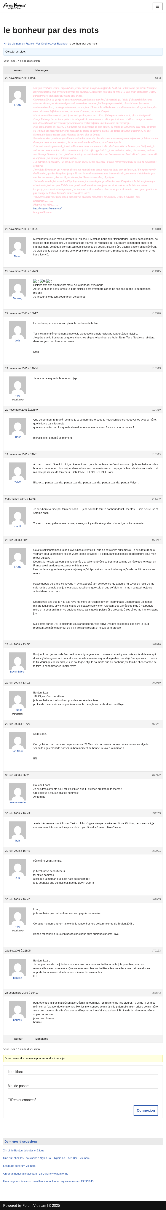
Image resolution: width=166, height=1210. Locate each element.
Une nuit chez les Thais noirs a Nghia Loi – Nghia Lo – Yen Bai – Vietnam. (46, 1158)
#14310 (156, 229)
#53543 (156, 992)
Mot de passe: (18, 1086)
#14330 (156, 409)
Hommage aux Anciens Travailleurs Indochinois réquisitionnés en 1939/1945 (48, 1181)
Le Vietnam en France (21, 43)
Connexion (146, 1110)
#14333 (156, 454)
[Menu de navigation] (158, 6)
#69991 (156, 850)
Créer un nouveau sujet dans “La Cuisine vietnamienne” (36, 1173)
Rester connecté (23, 1100)
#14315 (156, 271)
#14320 (156, 313)
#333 (158, 78)
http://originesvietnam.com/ (47, 208)
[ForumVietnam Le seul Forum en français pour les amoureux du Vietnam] (16, 6)
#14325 (156, 368)
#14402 (156, 499)
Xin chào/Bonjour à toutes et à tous (23, 1150)
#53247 (156, 540)
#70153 (156, 950)
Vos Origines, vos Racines (51, 43)
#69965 (156, 899)
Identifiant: (16, 1072)
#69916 (156, 644)
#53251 (156, 723)
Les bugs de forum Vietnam (19, 1165)
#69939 (156, 682)
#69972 (156, 775)
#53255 (156, 813)
